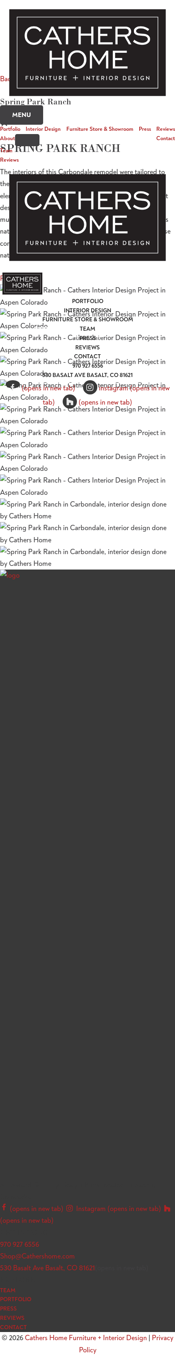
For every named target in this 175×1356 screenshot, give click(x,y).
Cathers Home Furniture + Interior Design (86, 1337)
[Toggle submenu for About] (27, 140)
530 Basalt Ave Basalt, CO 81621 (47, 1267)
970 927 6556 (19, 1244)
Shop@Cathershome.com (37, 1256)
